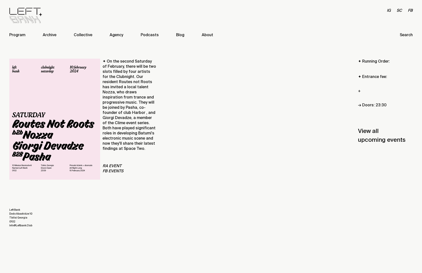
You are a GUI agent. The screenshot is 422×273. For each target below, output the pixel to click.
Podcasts (150, 34)
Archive (49, 34)
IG (389, 10)
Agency (116, 34)
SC (399, 10)
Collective (83, 34)
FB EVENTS (113, 171)
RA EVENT (112, 165)
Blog (180, 34)
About (207, 34)
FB (410, 10)
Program (17, 34)
